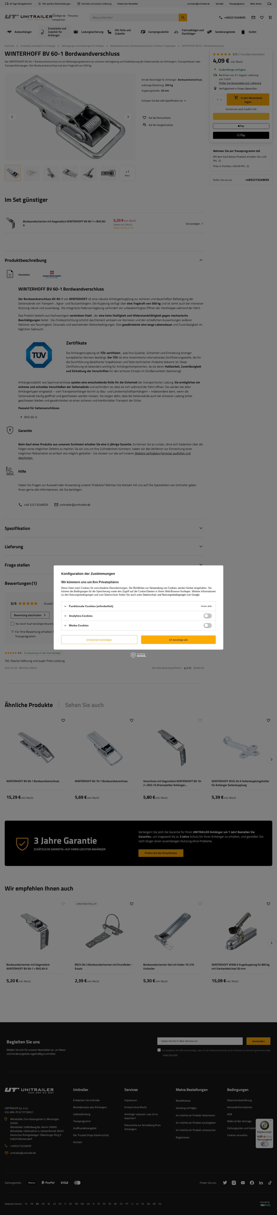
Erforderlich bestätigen (99, 639)
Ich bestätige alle (178, 639)
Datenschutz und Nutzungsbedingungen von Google (171, 594)
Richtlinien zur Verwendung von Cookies (155, 588)
